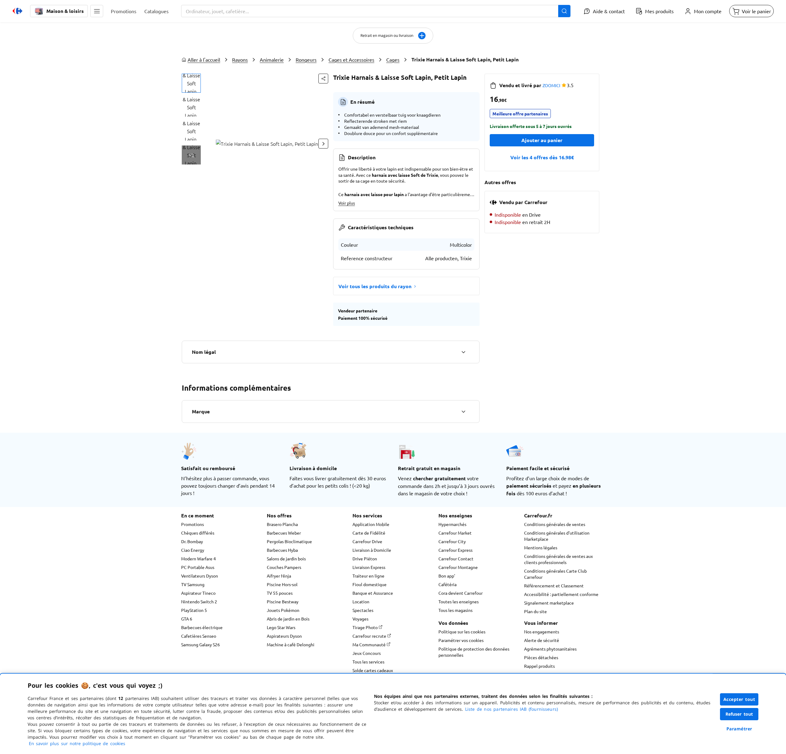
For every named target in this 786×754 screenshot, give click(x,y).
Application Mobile (370, 524)
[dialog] (393, 714)
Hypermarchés (452, 524)
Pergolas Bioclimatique (289, 541)
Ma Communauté (369, 644)
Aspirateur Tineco (198, 593)
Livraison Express (368, 567)
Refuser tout (739, 714)
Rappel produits (539, 666)
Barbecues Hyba (282, 550)
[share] (323, 78)
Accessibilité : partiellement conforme (561, 594)
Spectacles (362, 610)
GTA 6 (186, 618)
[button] (96, 11)
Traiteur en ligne (368, 575)
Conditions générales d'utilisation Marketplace (557, 536)
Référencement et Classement (554, 585)
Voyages (360, 618)
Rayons (240, 59)
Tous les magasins (455, 610)
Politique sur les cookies (461, 631)
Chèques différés (197, 533)
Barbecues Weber (284, 533)
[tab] (191, 83)
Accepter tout (739, 699)
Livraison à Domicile (371, 550)
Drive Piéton (364, 558)
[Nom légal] (463, 352)
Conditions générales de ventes (554, 524)
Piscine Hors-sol (282, 584)
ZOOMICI (551, 85)
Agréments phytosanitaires (550, 649)
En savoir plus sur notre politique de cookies (77, 743)
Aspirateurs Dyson (284, 636)
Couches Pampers (284, 567)
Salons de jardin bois (286, 558)
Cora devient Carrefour (460, 593)
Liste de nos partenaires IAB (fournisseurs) (511, 709)
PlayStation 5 (194, 610)
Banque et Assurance (372, 593)
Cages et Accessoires (351, 59)
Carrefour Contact (455, 558)
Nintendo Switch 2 (199, 601)
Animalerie (272, 59)
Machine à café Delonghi (290, 644)
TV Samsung (192, 584)
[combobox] (375, 11)
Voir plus (346, 203)
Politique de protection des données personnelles (473, 652)
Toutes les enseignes (458, 601)
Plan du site (535, 611)
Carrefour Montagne (458, 567)
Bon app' (446, 575)
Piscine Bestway (282, 601)
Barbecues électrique (202, 627)
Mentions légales (540, 547)
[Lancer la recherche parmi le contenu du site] (564, 11)
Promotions (192, 524)
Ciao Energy (192, 550)
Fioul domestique (369, 584)
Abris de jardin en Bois (288, 618)
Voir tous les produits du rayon (374, 286)
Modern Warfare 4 (198, 558)
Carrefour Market (455, 533)
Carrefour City (452, 541)
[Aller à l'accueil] (17, 11)
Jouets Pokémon (283, 610)
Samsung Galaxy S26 (200, 644)
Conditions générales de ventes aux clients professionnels (558, 559)
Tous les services (368, 661)
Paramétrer (739, 729)
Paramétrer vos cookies (461, 640)
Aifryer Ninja (279, 575)
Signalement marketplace (549, 602)
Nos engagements (541, 631)
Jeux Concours (366, 653)
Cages (392, 59)
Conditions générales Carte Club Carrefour (555, 574)
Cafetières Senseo (198, 636)
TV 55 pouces (280, 593)
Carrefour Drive (367, 541)
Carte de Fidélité (368, 533)
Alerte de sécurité (541, 640)
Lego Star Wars (281, 627)
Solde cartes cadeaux (372, 670)
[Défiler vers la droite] (323, 144)
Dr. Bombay (192, 541)
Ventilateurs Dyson (199, 575)
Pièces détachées (541, 657)
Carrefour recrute (369, 636)
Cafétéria (447, 584)
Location (360, 601)
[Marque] (463, 411)
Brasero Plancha (282, 524)
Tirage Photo (365, 627)
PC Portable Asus (197, 567)
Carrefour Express (455, 550)
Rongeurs (306, 59)
